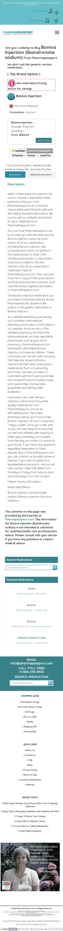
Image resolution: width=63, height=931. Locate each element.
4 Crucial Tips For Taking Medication (30, 826)
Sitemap (30, 784)
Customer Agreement (30, 779)
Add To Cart (44, 140)
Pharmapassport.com (19, 519)
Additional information (41, 174)
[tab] (15, 174)
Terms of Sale (30, 774)
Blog (30, 765)
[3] (56, 21)
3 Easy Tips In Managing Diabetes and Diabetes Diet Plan (30, 811)
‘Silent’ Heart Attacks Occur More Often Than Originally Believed (30, 805)
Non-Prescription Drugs (30, 707)
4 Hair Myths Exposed (30, 831)
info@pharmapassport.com (31, 663)
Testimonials (30, 731)
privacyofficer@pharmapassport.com (31, 924)
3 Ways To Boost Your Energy (30, 816)
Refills (30, 721)
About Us (30, 750)
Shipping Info (30, 726)
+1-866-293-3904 (31, 672)
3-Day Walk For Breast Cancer (30, 821)
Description (15, 174)
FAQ (30, 760)
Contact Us (30, 755)
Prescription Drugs (30, 702)
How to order (30, 716)
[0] (56, 13)
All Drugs (30, 711)
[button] (31, 152)
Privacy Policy (30, 770)
